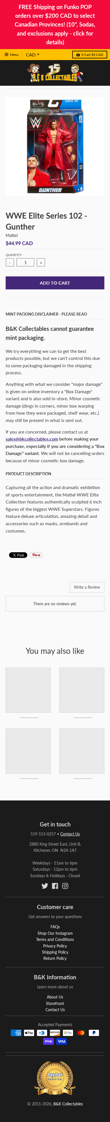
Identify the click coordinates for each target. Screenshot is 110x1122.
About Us (55, 997)
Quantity (14, 255)
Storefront (55, 1003)
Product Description (28, 473)
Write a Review (87, 587)
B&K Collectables (68, 1103)
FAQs (55, 926)
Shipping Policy (55, 952)
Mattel (12, 235)
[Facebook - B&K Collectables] (55, 886)
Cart (92, 54)
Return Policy (55, 958)
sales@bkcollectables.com (32, 438)
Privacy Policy (55, 945)
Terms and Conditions (55, 939)
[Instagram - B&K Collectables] (65, 886)
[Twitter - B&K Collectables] (44, 886)
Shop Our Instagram (55, 933)
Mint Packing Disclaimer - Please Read (46, 314)
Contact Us (70, 833)
